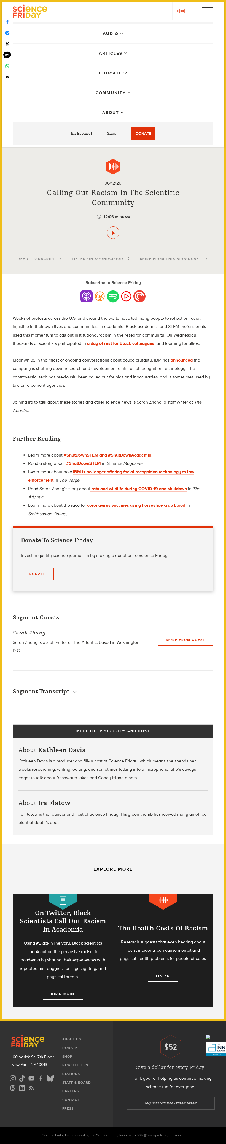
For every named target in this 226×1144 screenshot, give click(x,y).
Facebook (7, 22)
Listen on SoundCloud (97, 259)
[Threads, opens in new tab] (13, 1087)
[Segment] (113, 166)
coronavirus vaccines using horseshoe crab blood (136, 505)
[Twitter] (7, 44)
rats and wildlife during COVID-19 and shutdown (138, 488)
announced (182, 360)
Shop (112, 133)
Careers (70, 1091)
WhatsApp (7, 66)
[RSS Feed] (31, 1087)
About (110, 112)
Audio (111, 33)
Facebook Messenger (7, 33)
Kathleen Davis (61, 750)
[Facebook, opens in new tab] (41, 1077)
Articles (110, 53)
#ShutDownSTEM (83, 463)
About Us (71, 1039)
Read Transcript (36, 259)
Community (111, 92)
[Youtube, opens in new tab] (31, 1077)
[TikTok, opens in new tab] (22, 1077)
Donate (143, 133)
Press (68, 1108)
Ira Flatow (54, 803)
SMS (7, 55)
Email (7, 77)
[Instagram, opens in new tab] (13, 1077)
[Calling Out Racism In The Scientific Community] (113, 232)
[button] (181, 11)
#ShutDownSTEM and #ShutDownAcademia (107, 455)
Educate (110, 73)
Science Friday (30, 12)
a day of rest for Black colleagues (120, 343)
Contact (70, 1100)
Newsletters (75, 1065)
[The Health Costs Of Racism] (163, 950)
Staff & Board (76, 1082)
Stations (71, 1074)
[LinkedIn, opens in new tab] (22, 1087)
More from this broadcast (170, 259)
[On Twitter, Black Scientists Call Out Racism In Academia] (63, 952)
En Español (81, 133)
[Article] (63, 902)
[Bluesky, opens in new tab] (50, 1077)
